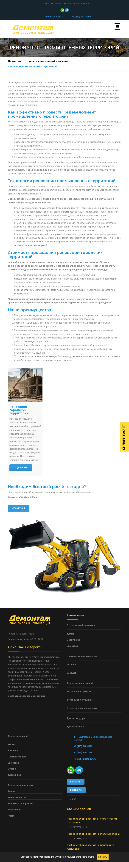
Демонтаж (14, 61)
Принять (102, 857)
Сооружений (74, 640)
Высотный (73, 646)
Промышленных (17, 756)
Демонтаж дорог (76, 718)
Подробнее (21, 467)
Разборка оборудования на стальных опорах (93, 833)
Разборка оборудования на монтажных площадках (90, 847)
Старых (12, 769)
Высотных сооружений (20, 803)
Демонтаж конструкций (80, 683)
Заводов (71, 673)
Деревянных (14, 775)
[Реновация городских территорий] (25, 385)
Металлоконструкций (79, 691)
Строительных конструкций (82, 708)
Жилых (12, 744)
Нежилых (13, 750)
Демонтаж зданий (18, 736)
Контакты (75, 782)
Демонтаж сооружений (21, 785)
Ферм (11, 816)
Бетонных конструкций (79, 699)
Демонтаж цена (75, 726)
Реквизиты (76, 790)
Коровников (14, 809)
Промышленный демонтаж (82, 656)
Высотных (13, 763)
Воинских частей (17, 797)
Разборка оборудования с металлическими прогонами (92, 820)
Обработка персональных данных (26, 696)
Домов (70, 633)
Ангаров (71, 664)
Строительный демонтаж (81, 625)
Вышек (12, 791)
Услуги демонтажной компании (48, 61)
